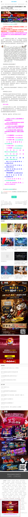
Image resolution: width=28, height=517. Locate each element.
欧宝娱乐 (24, 492)
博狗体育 (3, 486)
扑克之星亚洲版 (5, 489)
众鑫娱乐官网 (6, 491)
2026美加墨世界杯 (22, 509)
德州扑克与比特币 (21, 4)
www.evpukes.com (17, 147)
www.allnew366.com (9, 166)
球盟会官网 (5, 497)
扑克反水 (8, 482)
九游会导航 (20, 492)
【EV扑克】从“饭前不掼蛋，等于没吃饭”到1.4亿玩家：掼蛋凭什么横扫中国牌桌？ (20, 277)
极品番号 (20, 486)
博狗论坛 (17, 480)
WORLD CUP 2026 (16, 495)
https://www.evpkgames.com (11, 151)
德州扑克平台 (12, 483)
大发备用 (13, 480)
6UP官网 (11, 491)
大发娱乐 (23, 507)
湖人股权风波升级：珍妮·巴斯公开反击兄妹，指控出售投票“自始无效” (20, 234)
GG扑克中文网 (18, 488)
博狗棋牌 (9, 480)
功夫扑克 (19, 485)
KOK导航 (9, 492)
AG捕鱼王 (5, 485)
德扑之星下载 (24, 503)
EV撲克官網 (10, 495)
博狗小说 (16, 486)
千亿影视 (3, 494)
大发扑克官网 (21, 500)
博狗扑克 (4, 482)
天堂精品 (9, 485)
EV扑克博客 (6, 498)
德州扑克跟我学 (9, 189)
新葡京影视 (12, 494)
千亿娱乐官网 (11, 498)
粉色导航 (23, 482)
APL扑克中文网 (21, 506)
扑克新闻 (22, 504)
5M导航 (7, 494)
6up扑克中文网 (14, 485)
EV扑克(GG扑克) (17, 476)
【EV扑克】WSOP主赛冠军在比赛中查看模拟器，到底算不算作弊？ (21, 203)
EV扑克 (23, 485)
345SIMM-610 (3, 261)
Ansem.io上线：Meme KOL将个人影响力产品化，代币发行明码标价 (20, 248)
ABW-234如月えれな (5, 233)
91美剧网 (24, 494)
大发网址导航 (16, 491)
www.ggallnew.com (9, 176)
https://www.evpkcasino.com (11, 155)
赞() (15, 196)
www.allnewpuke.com (9, 170)
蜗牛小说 (12, 486)
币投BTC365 (14, 497)
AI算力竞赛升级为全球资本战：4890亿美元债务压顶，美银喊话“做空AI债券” (7, 277)
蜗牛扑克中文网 (18, 482)
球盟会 (19, 497)
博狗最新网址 (11, 489)
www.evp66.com (10, 24)
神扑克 (8, 488)
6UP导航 (24, 486)
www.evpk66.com (19, 139)
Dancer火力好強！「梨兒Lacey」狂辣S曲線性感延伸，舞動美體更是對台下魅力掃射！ (7, 203)
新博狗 (3, 483)
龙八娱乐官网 (17, 498)
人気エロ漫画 (14, 492)
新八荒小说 (24, 489)
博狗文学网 (24, 488)
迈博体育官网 (22, 491)
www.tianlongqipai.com (10, 180)
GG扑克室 (12, 488)
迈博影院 (20, 494)
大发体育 (9, 476)
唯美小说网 (5, 495)
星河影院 (16, 494)
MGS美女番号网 (18, 483)
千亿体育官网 (23, 495)
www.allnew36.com (9, 163)
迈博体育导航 (4, 492)
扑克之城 (22, 501)
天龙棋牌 (12, 482)
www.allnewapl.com (18, 172)
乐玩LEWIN (23, 497)
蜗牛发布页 (25, 483)
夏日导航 (22, 498)
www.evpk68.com (19, 145)
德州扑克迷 (4, 488)
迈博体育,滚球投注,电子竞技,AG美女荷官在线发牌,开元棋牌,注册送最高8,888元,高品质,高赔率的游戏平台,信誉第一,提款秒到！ (14, 34)
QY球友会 (9, 497)
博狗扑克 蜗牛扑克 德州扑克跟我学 (14, 1)
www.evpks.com (18, 135)
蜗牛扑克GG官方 (18, 489)
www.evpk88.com (8, 143)
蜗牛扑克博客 (22, 480)
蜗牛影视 (7, 486)
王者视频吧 (7, 483)
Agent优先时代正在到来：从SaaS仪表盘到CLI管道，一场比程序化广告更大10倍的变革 (20, 262)
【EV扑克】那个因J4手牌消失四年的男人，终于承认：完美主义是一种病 (7, 248)
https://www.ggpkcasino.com (11, 159)
